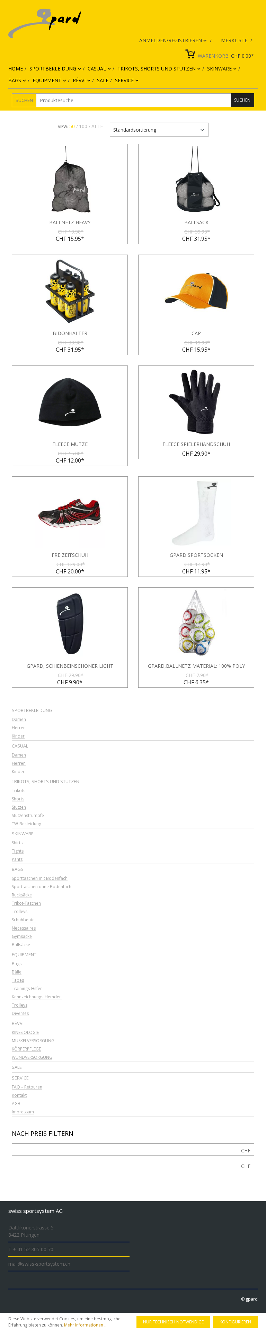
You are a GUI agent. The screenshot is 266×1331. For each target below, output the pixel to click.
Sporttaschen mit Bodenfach (40, 878)
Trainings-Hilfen (27, 989)
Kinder (18, 736)
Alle (97, 126)
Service (20, 1078)
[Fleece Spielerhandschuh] (196, 402)
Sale (17, 1067)
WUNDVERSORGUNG (32, 1057)
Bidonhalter (70, 333)
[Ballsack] (196, 180)
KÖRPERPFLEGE (26, 1049)
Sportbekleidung (32, 710)
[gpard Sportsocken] (196, 513)
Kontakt (19, 1095)
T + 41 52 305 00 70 (30, 1249)
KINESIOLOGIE (25, 1032)
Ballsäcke (21, 945)
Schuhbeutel (24, 920)
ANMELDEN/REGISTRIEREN (171, 40)
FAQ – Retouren (27, 1087)
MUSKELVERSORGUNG (33, 1041)
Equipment (24, 954)
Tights (18, 851)
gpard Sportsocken (196, 555)
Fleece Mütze (70, 444)
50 (72, 126)
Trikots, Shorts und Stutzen (45, 781)
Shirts (17, 843)
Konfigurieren (235, 1322)
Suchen (24, 100)
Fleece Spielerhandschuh (196, 444)
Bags (18, 869)
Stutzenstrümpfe (28, 816)
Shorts (18, 799)
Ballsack (196, 222)
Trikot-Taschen (26, 903)
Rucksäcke (22, 895)
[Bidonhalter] (70, 291)
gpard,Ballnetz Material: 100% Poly (196, 666)
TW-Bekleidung (26, 824)
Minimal (245, 1150)
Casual (20, 746)
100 (83, 126)
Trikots (18, 791)
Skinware (23, 833)
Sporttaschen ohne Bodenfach (41, 887)
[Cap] (196, 291)
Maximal (245, 1166)
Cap (196, 333)
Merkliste (235, 40)
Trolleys (19, 912)
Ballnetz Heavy (69, 222)
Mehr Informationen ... (85, 1325)
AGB (16, 1104)
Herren (19, 728)
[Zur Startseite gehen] (127, 23)
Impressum (23, 1112)
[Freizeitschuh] (70, 513)
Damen (19, 719)
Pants (17, 859)
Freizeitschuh (70, 555)
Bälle (16, 972)
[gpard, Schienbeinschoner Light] (70, 623)
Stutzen (19, 807)
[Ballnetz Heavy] (70, 180)
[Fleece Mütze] (70, 402)
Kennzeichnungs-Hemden (37, 997)
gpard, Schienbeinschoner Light (70, 666)
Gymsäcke (22, 936)
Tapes (18, 980)
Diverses (20, 1013)
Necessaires (24, 928)
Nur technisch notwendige (173, 1322)
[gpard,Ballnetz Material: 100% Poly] (196, 623)
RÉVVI (18, 1023)
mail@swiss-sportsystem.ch (39, 1264)
